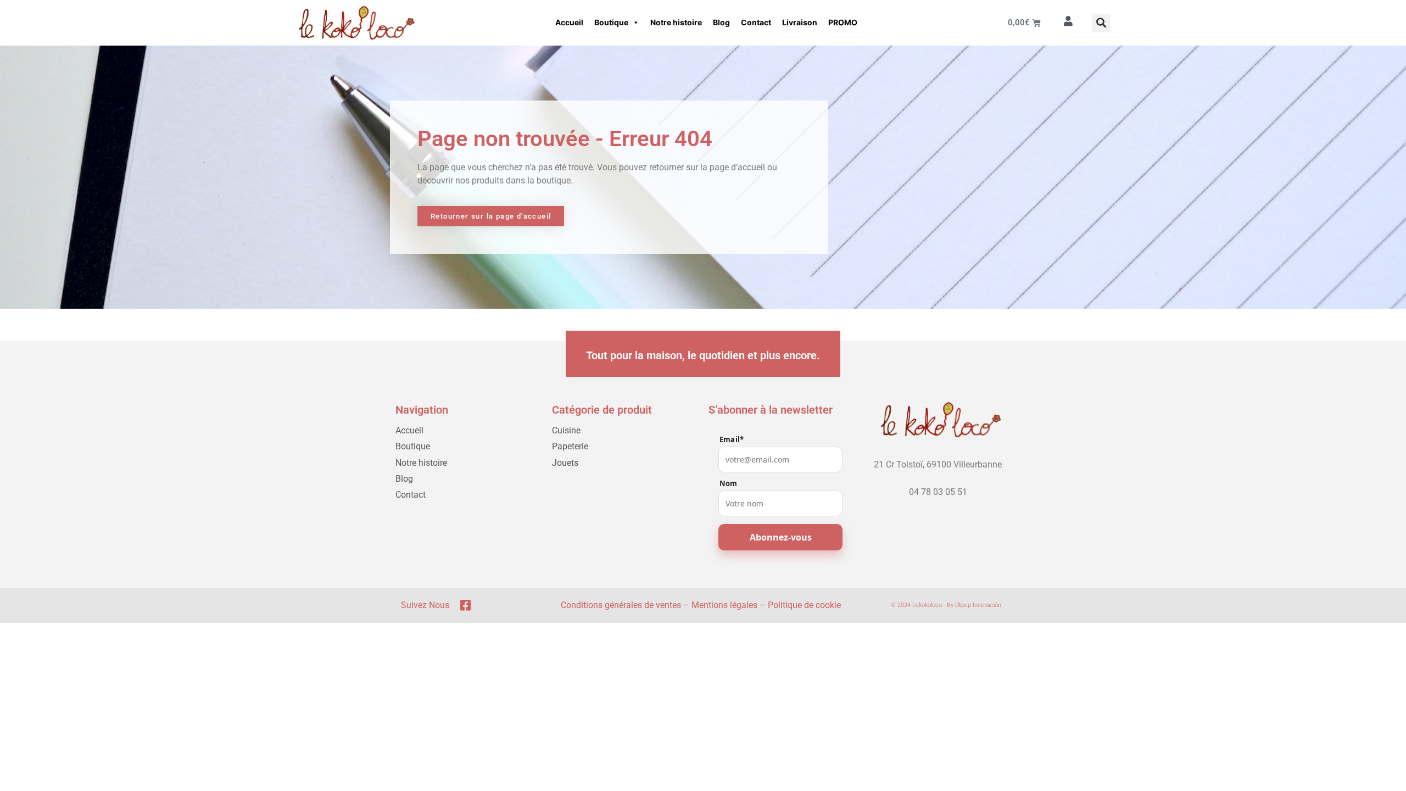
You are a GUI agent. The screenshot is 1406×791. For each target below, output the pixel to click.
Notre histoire (676, 22)
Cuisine (566, 430)
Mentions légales (724, 605)
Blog (721, 22)
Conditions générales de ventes (621, 605)
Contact (756, 22)
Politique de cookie (804, 605)
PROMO (842, 22)
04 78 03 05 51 (938, 492)
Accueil (569, 22)
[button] (1101, 23)
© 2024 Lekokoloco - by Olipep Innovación (946, 605)
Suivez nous (425, 605)
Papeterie (570, 446)
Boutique (611, 22)
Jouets (565, 463)
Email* (731, 439)
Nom (728, 483)
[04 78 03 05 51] (938, 481)
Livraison (799, 22)
